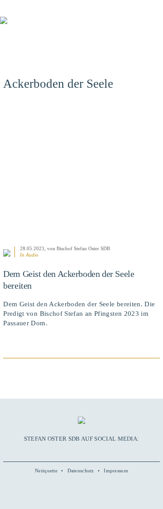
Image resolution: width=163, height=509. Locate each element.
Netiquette (46, 470)
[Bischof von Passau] (54, 27)
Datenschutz (80, 470)
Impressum (116, 470)
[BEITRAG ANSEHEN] (81, 173)
